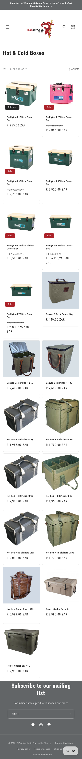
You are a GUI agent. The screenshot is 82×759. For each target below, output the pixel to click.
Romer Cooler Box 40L (57, 609)
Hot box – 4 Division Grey (20, 496)
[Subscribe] (70, 714)
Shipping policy (61, 749)
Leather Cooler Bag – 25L (20, 609)
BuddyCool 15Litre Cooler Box (20, 119)
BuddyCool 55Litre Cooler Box (59, 247)
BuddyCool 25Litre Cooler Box (59, 119)
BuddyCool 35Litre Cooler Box (20, 183)
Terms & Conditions (64, 743)
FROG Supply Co (24, 743)
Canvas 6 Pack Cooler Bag (59, 314)
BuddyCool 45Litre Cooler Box (59, 183)
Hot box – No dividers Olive (60, 552)
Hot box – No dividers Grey (21, 552)
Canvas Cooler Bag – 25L (20, 383)
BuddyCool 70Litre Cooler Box (20, 316)
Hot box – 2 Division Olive (59, 439)
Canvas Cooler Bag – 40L (59, 383)
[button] (7, 27)
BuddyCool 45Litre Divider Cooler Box (20, 247)
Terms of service (42, 749)
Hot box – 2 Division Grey (20, 439)
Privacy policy (24, 749)
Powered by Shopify (42, 743)
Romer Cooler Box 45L (18, 666)
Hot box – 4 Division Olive (59, 496)
